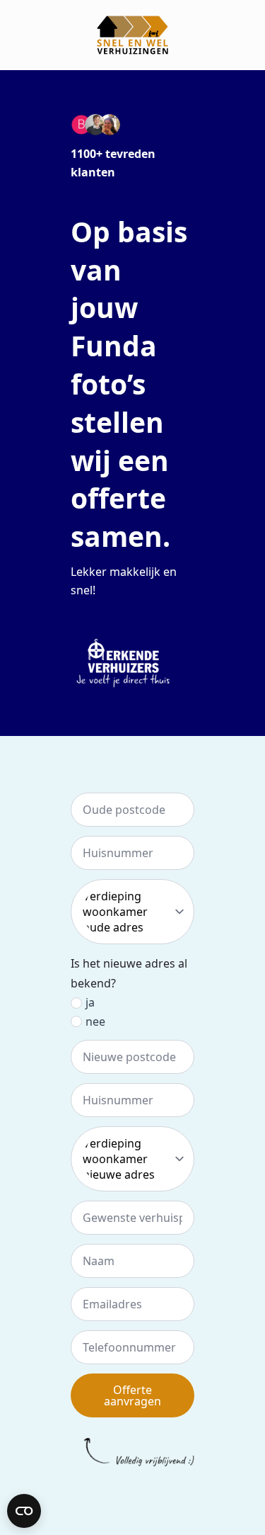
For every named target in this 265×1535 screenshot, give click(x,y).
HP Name (16, 756)
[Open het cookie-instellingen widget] (24, 1511)
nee (95, 1021)
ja (90, 1002)
